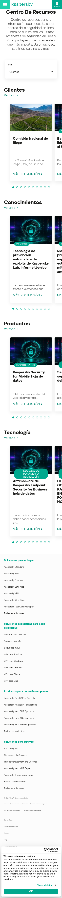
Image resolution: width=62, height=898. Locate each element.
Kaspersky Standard (14, 567)
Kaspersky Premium (13, 580)
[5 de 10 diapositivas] (29, 187)
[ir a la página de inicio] (22, 4)
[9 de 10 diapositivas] (45, 187)
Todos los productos (14, 731)
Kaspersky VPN (11, 593)
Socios (6, 833)
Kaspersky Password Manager (19, 606)
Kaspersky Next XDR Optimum (19, 718)
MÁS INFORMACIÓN (26, 174)
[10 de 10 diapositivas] (49, 187)
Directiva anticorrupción (38, 804)
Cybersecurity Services (15, 755)
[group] (31, 142)
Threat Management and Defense (20, 761)
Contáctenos (8, 820)
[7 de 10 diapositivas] (37, 187)
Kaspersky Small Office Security (19, 698)
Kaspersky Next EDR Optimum (19, 711)
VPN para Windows (13, 661)
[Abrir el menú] (5, 4)
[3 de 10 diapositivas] (21, 187)
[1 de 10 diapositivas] (13, 187)
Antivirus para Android (15, 634)
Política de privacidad (11, 804)
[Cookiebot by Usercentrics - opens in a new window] (44, 850)
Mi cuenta (57, 6)
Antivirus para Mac (13, 641)
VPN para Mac (11, 681)
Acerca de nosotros (11, 826)
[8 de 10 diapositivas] (41, 187)
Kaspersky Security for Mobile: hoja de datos (29, 376)
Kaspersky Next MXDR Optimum (20, 724)
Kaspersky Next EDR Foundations (20, 704)
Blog (5, 840)
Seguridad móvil (12, 647)
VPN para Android (12, 667)
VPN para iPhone (12, 674)
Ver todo (9, 95)
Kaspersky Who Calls (14, 600)
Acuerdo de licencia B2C (12, 810)
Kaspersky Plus (11, 573)
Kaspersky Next (12, 748)
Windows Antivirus (13, 654)
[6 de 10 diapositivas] (33, 187)
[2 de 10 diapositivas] (17, 187)
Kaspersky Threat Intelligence (18, 775)
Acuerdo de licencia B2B (32, 810)
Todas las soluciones (14, 613)
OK (31, 891)
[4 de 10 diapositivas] (25, 187)
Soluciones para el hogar (19, 560)
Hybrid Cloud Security (14, 781)
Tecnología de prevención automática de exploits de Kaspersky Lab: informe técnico (31, 259)
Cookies (25, 804)
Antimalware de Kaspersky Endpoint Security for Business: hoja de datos (30, 487)
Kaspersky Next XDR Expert (17, 768)
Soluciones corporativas (19, 741)
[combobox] (31, 72)
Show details (44, 885)
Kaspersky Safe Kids (14, 586)
